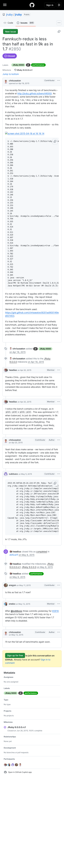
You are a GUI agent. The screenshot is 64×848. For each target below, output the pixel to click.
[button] (55, 141)
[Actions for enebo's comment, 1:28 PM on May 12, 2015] (58, 604)
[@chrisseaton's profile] (6, 81)
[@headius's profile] (6, 370)
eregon (12, 585)
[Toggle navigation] (4, 4)
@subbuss (16, 611)
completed (41, 551)
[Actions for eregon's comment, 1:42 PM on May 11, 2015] (58, 585)
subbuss (13, 474)
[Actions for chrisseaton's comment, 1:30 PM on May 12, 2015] (58, 632)
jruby (9, 14)
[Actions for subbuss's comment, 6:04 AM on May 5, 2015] (58, 474)
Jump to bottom (10, 74)
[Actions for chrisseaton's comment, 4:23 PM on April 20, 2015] (58, 440)
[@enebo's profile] (6, 604)
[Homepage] (32, 4)
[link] (17, 348)
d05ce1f (13, 554)
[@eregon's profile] (6, 585)
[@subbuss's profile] (6, 474)
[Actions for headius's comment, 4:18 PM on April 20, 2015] (58, 370)
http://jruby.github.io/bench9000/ (34, 93)
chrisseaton (15, 80)
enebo (12, 603)
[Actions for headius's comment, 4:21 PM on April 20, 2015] (58, 402)
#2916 (55, 611)
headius (13, 370)
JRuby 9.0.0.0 (29, 567)
